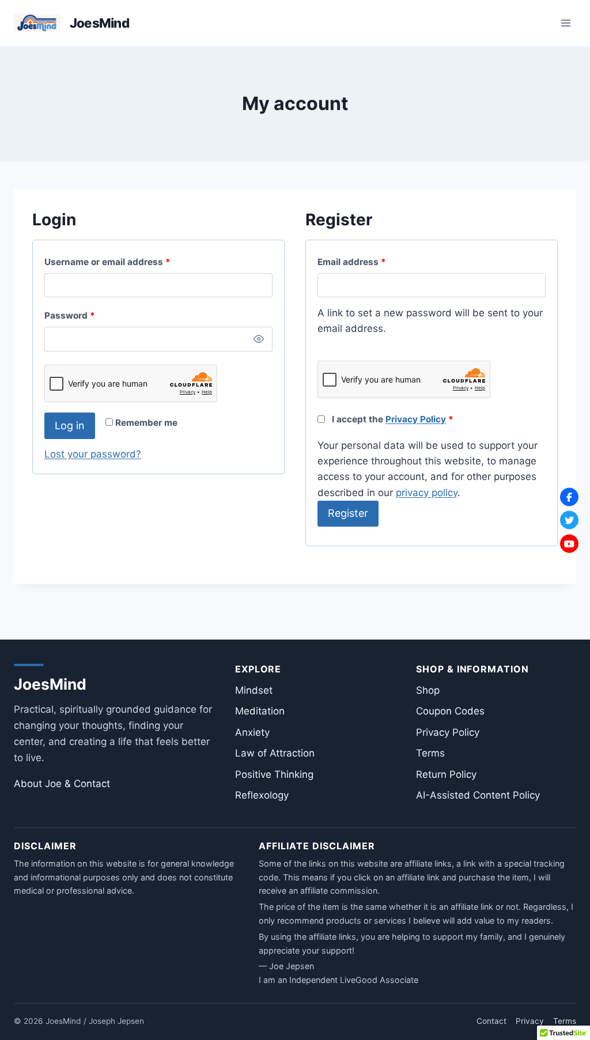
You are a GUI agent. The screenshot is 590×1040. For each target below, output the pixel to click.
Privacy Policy (415, 419)
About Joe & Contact (62, 783)
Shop (428, 690)
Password (89, 315)
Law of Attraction (275, 753)
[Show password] (259, 338)
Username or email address (126, 261)
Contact (491, 1021)
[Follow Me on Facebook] (569, 496)
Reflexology (262, 795)
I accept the (391, 419)
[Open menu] (565, 23)
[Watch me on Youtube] (569, 543)
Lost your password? (92, 454)
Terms (430, 753)
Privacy (530, 1021)
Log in (70, 425)
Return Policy (446, 774)
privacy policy (426, 492)
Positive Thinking (274, 774)
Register (348, 513)
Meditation (260, 711)
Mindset (254, 690)
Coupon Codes (450, 711)
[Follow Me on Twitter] (569, 520)
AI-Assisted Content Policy (478, 795)
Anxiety (252, 732)
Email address (371, 261)
